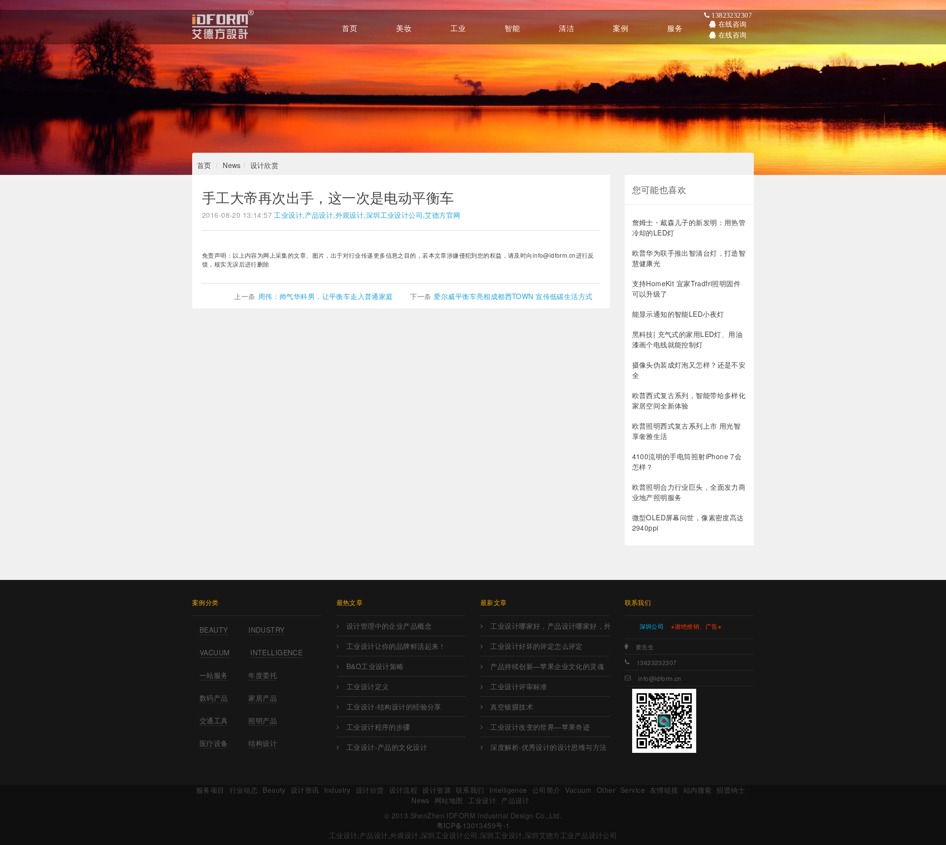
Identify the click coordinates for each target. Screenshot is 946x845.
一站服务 (214, 675)
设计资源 (436, 790)
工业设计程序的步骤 (378, 727)
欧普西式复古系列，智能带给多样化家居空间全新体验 (689, 400)
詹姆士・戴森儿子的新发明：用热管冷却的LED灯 (689, 227)
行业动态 (244, 790)
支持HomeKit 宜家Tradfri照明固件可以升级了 (686, 288)
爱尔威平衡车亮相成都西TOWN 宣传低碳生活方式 (513, 296)
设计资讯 (305, 790)
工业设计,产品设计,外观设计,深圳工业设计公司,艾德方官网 (367, 215)
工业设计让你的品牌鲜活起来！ (396, 646)
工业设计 (482, 800)
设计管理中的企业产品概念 (389, 626)
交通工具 (214, 720)
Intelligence (276, 652)
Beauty (214, 630)
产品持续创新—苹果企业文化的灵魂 (547, 666)
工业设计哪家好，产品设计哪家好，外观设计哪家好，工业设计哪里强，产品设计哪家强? (549, 626)
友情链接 (664, 790)
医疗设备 (214, 743)
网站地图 (449, 800)
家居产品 (262, 698)
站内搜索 (697, 790)
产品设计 (515, 800)
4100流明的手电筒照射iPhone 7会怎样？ (687, 461)
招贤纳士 (730, 790)
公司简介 (546, 790)
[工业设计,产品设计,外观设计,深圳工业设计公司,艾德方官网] (223, 27)
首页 (204, 165)
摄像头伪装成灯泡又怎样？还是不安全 (689, 370)
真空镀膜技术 (511, 706)
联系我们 (470, 790)
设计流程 (403, 790)
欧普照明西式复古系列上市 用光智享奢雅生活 (686, 431)
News (232, 165)
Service (632, 790)
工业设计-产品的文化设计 (386, 747)
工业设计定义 (367, 686)
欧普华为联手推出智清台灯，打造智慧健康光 (689, 258)
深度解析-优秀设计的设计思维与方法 (548, 747)
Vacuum (215, 652)
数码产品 (214, 698)
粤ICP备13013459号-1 (473, 825)
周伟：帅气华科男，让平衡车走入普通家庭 (325, 296)
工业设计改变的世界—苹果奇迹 (540, 727)
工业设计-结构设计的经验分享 (393, 706)
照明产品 (262, 720)
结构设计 (262, 743)
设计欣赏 (264, 165)
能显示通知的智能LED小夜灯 (678, 314)
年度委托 (262, 675)
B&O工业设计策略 (375, 666)
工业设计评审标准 (518, 686)
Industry (266, 630)
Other (606, 790)
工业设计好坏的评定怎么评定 (536, 646)
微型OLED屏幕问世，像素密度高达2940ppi (688, 522)
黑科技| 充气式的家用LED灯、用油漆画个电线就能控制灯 (687, 339)
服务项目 (210, 790)
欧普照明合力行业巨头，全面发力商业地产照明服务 (689, 492)
